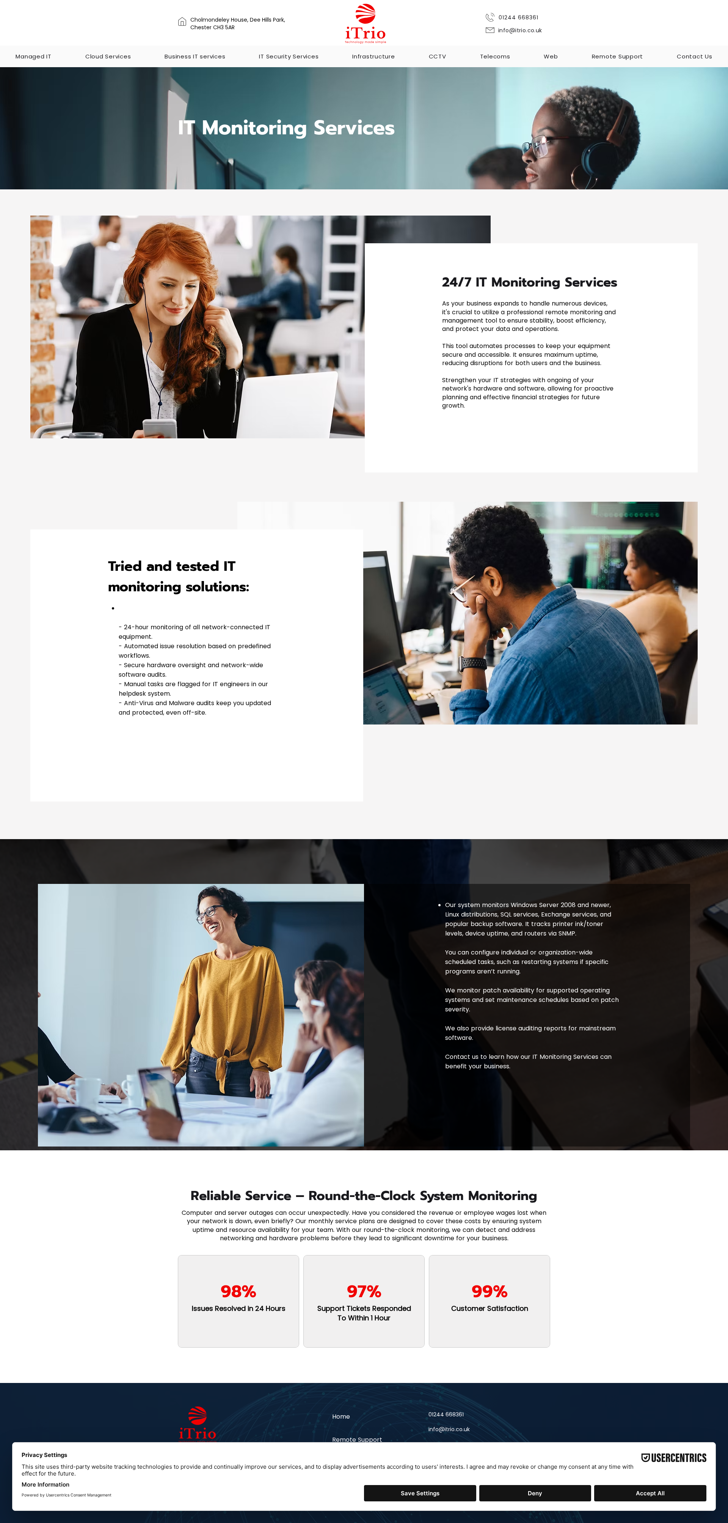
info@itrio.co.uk (520, 30)
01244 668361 (518, 17)
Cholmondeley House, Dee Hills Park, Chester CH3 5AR (237, 23)
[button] (33, 56)
